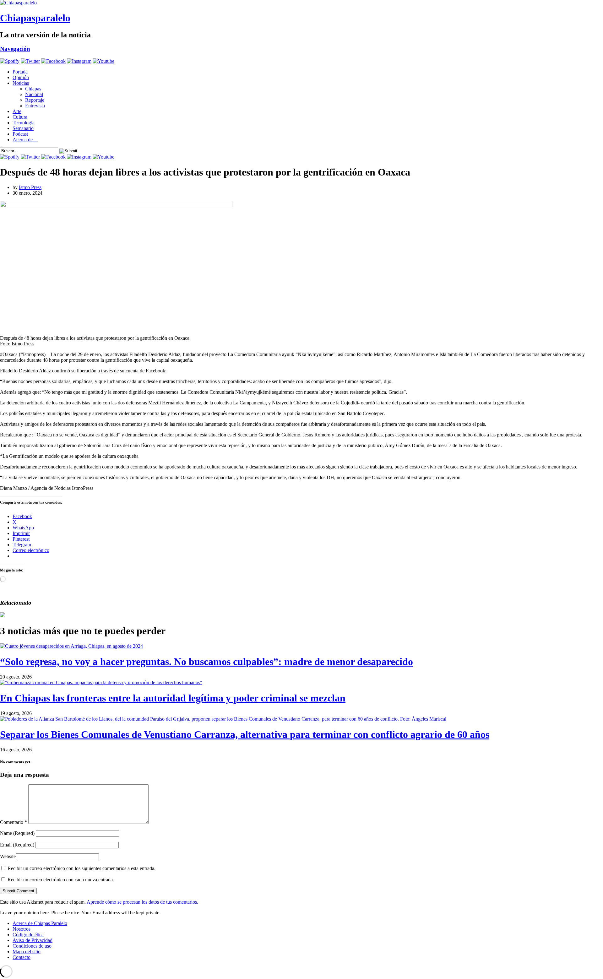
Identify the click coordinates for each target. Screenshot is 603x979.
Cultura (20, 117)
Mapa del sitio (27, 951)
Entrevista (35, 105)
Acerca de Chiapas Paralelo (40, 923)
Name (17, 833)
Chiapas (33, 88)
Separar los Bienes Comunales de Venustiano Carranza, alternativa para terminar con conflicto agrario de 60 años (244, 734)
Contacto (21, 957)
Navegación (15, 49)
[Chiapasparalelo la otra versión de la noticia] (301, 3)
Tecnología (24, 122)
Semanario (23, 128)
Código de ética (28, 934)
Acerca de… (25, 139)
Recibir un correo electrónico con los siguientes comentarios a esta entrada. (81, 868)
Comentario (13, 822)
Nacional (34, 94)
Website (8, 856)
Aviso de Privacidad (32, 940)
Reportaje (34, 100)
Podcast (20, 134)
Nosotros (21, 929)
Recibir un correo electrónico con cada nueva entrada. (61, 879)
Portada (20, 71)
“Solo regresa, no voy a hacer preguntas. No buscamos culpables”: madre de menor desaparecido (206, 661)
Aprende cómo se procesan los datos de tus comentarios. (142, 902)
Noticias (21, 83)
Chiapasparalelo (35, 18)
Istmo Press (30, 187)
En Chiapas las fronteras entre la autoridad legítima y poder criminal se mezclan (172, 698)
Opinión (21, 77)
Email (17, 844)
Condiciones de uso (32, 946)
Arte (17, 111)
